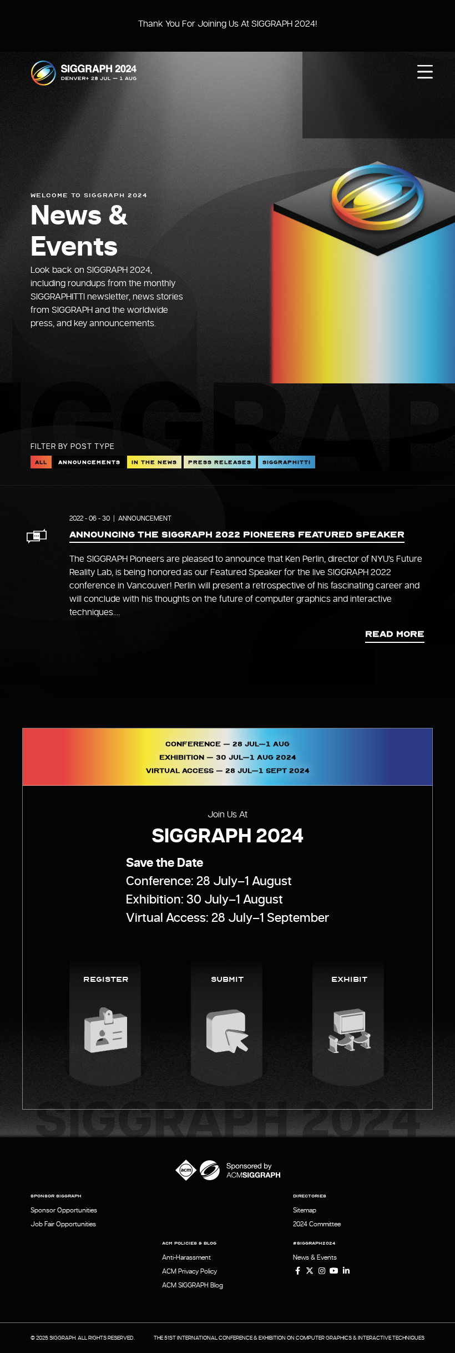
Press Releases (219, 461)
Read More (394, 633)
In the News (154, 461)
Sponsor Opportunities (64, 1210)
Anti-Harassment (186, 1257)
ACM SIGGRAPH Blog (192, 1285)
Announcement (144, 518)
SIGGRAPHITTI (286, 461)
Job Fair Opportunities (63, 1224)
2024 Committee (317, 1224)
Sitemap (304, 1210)
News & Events (315, 1257)
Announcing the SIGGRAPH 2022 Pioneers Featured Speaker (237, 534)
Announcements (89, 461)
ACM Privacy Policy (189, 1271)
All (41, 461)
